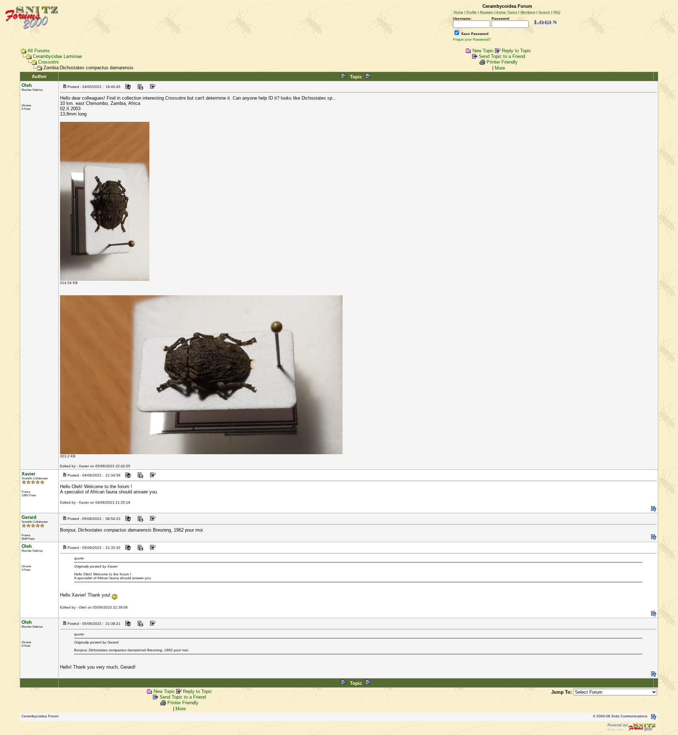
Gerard (29, 517)
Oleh (27, 85)
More (500, 68)
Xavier (28, 473)
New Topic (483, 50)
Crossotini (48, 62)
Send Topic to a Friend (502, 56)
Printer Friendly (502, 62)
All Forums (39, 50)
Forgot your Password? (472, 39)
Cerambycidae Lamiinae (57, 56)
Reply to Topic (516, 50)
